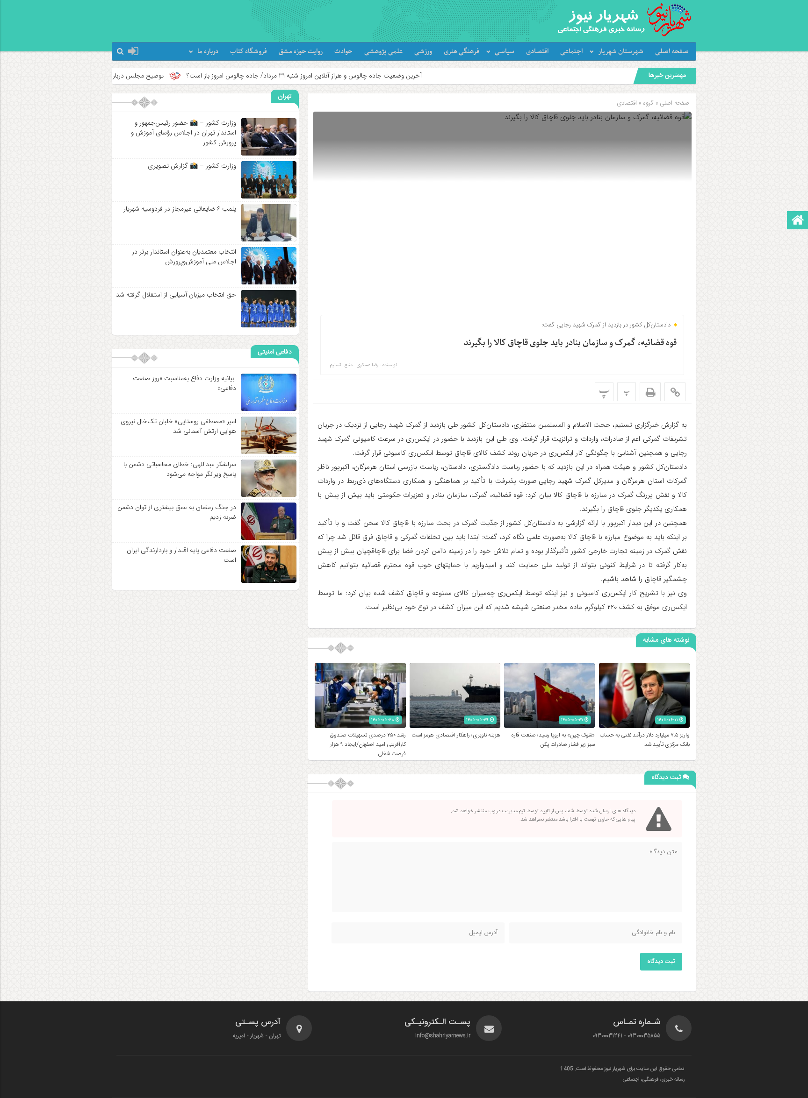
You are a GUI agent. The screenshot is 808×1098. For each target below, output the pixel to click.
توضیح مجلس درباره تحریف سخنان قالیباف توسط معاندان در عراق (138, 76)
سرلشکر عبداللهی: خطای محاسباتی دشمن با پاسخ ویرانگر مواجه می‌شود (179, 469)
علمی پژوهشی (383, 52)
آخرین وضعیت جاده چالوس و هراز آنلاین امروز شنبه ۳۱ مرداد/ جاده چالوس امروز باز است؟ (364, 76)
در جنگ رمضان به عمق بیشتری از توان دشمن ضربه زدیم (176, 512)
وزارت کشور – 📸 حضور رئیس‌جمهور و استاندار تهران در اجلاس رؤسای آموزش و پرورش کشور (183, 133)
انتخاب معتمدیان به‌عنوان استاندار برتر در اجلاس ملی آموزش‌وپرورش (184, 257)
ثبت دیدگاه (661, 961)
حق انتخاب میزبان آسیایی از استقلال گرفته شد (176, 295)
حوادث (343, 52)
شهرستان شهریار (620, 52)
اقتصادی (537, 52)
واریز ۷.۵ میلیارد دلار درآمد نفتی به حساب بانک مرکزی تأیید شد (644, 739)
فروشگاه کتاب (248, 52)
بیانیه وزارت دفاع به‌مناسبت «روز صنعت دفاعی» (184, 383)
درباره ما (207, 52)
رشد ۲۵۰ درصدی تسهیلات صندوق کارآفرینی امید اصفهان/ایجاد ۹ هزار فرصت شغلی (368, 744)
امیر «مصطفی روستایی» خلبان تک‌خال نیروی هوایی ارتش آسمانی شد (178, 426)
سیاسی (504, 52)
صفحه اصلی (672, 52)
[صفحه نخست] (797, 221)
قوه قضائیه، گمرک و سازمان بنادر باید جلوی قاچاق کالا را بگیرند (570, 343)
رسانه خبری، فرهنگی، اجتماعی (653, 1080)
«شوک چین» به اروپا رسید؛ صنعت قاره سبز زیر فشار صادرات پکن (553, 739)
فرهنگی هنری (461, 52)
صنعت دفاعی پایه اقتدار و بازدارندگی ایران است (181, 555)
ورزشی (423, 52)
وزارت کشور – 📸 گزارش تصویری (192, 166)
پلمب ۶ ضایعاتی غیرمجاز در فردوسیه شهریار (179, 209)
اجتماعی (571, 52)
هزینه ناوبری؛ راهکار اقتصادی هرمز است (455, 735)
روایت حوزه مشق (301, 52)
